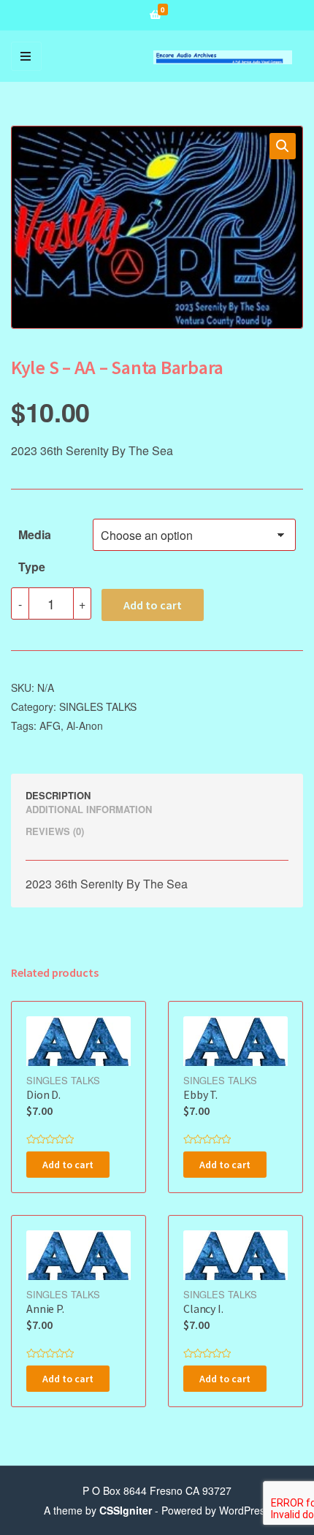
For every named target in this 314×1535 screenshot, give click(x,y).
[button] (282, 146)
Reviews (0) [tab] (55, 831)
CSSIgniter (125, 1510)
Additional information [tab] (89, 809)
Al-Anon (84, 725)
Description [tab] (58, 795)
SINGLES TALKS (98, 706)
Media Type (34, 538)
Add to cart (152, 605)
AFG (50, 725)
